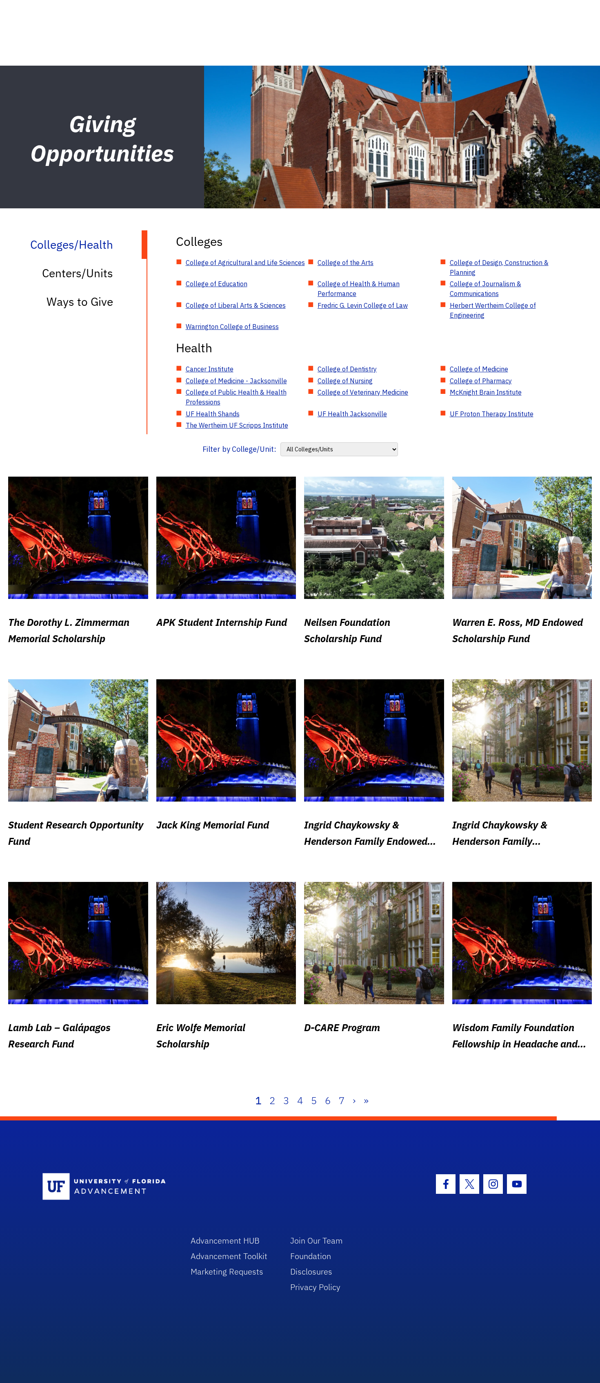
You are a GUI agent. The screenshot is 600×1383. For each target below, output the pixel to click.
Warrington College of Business (232, 327)
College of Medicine (479, 369)
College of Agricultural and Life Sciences (245, 262)
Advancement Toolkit (229, 1255)
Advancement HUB (225, 1240)
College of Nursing (345, 381)
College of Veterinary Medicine (363, 392)
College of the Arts (345, 262)
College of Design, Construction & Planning (499, 267)
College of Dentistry (347, 369)
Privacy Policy (315, 1286)
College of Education (216, 284)
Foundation (310, 1255)
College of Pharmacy (481, 381)
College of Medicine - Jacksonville (236, 381)
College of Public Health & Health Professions (236, 397)
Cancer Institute (209, 369)
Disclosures (311, 1271)
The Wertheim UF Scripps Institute (237, 425)
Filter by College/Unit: (239, 449)
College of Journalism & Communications (485, 289)
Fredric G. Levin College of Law (363, 305)
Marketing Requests (227, 1271)
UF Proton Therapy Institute (491, 414)
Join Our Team (316, 1240)
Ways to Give (80, 301)
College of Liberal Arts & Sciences (236, 305)
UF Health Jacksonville (352, 414)
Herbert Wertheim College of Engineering (493, 310)
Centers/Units (77, 273)
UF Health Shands (213, 414)
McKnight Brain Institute (486, 392)
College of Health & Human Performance (359, 289)
